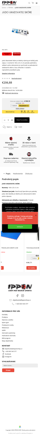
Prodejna (5, 317)
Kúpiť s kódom (20, 108)
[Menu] (37, 3)
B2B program (6, 338)
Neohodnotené (16, 78)
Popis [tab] (8, 173)
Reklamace (5, 328)
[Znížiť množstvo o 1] (4, 120)
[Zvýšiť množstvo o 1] (12, 120)
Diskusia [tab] (28, 173)
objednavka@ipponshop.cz (22, 300)
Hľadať (8, 370)
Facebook (17, 295)
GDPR (4, 330)
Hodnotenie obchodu (9, 335)
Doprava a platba (7, 320)
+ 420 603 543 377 (21, 304)
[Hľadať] (29, 2)
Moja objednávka (7, 341)
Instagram (22, 295)
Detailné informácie (8, 73)
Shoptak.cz (30, 433)
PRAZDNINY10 (24, 106)
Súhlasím (20, 227)
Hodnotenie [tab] (18, 173)
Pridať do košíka (22, 120)
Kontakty (5, 314)
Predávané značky (8, 325)
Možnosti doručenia (11, 93)
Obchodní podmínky (8, 333)
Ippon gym (5, 322)
